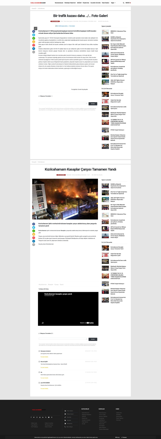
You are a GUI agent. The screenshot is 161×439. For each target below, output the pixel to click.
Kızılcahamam (59, 3)
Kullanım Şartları (49, 423)
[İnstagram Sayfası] (37, 417)
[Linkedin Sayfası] (43, 417)
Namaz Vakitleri (103, 416)
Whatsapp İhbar (49, 425)
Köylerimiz (86, 3)
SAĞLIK (79, 3)
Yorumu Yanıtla (44, 356)
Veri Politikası (34, 426)
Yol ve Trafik (102, 414)
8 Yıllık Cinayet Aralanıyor (117, 130)
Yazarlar (68, 417)
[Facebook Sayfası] (32, 417)
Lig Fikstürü (102, 420)
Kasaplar (63, 230)
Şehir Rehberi (102, 427)
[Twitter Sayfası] (34, 417)
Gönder (93, 103)
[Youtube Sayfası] (40, 417)
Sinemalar (101, 423)
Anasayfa (34, 8)
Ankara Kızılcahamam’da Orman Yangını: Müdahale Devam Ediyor (118, 54)
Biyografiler (119, 416)
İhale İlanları (105, 3)
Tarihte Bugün (102, 422)
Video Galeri (70, 414)
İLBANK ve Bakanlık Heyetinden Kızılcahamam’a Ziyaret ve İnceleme (118, 38)
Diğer (113, 3)
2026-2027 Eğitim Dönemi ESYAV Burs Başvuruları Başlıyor (118, 82)
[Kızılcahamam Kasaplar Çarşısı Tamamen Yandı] (65, 199)
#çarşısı (56, 284)
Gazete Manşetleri (104, 429)
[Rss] (46, 417)
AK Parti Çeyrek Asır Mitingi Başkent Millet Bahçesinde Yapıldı (118, 61)
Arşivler (69, 420)
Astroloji (118, 420)
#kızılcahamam (43, 284)
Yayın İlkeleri (34, 425)
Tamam (125, 437)
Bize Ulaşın (69, 426)
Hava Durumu (102, 412)
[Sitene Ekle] (52, 417)
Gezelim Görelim (95, 3)
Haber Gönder (48, 426)
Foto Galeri (70, 411)
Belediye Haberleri (70, 3)
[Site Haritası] (49, 417)
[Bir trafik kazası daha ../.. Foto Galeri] (65, 26)
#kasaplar (50, 284)
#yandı (61, 284)
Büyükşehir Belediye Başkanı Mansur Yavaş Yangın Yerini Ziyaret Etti (118, 114)
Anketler (118, 414)
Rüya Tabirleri (119, 418)
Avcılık (83, 423)
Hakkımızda (34, 423)
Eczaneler (101, 418)
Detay (118, 437)
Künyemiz (69, 423)
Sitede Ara (119, 412)
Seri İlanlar (102, 425)
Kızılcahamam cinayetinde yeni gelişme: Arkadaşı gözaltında (118, 68)
